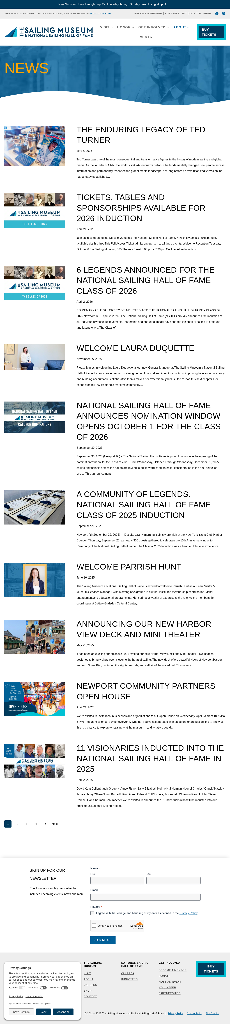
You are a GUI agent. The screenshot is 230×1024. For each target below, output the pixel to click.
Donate (195, 13)
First (92, 873)
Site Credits (212, 1013)
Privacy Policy (188, 913)
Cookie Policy (194, 1013)
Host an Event (176, 13)
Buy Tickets (209, 32)
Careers (90, 984)
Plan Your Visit (100, 13)
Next (55, 823)
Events (144, 37)
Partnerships (170, 993)
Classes (127, 973)
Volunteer (167, 987)
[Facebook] (217, 13)
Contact (90, 996)
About (88, 979)
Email (95, 890)
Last (148, 873)
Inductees (129, 979)
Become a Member (148, 13)
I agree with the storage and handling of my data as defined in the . (147, 913)
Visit (87, 973)
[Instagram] (223, 13)
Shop (207, 13)
